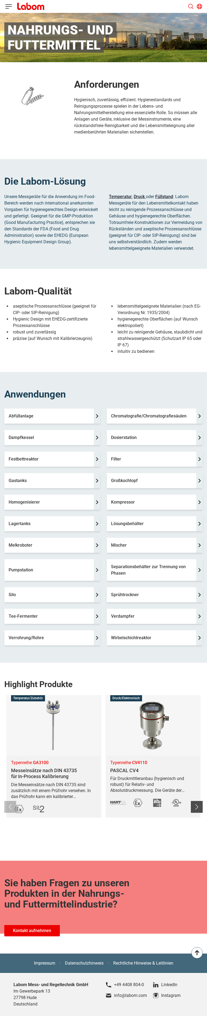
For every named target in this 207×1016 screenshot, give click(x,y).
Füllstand (164, 196)
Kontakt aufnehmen (32, 930)
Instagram (171, 995)
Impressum (44, 963)
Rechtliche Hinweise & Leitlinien (143, 963)
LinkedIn (169, 984)
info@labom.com (130, 995)
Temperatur (120, 196)
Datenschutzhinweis (84, 963)
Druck (140, 196)
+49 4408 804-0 (129, 984)
